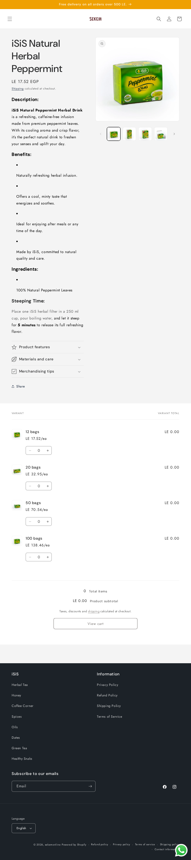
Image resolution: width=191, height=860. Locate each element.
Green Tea (19, 748)
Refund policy (99, 844)
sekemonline (53, 844)
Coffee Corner (23, 705)
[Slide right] (174, 134)
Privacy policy (121, 844)
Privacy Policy (107, 684)
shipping (93, 611)
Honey (16, 695)
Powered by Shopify (74, 844)
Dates (16, 737)
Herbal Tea (20, 684)
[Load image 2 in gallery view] (129, 134)
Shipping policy (170, 844)
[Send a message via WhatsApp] (181, 850)
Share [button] (20, 386)
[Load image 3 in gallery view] (145, 134)
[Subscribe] (90, 786)
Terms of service (145, 844)
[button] (10, 19)
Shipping (18, 88)
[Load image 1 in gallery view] (113, 134)
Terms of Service (109, 716)
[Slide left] (101, 134)
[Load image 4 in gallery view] (161, 134)
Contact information (167, 849)
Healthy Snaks (22, 758)
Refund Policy (107, 695)
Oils (15, 727)
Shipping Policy (109, 705)
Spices (17, 716)
